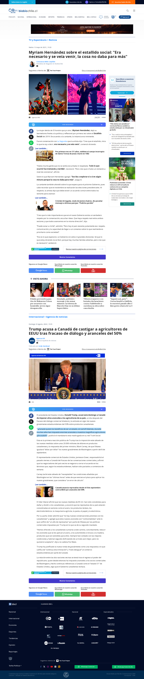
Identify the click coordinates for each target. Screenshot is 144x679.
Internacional (31, 17)
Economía (42, 17)
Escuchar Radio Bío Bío (123, 2)
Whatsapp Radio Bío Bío (125, 667)
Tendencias (60, 17)
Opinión (69, 17)
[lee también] (45, 156)
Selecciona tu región (19, 2)
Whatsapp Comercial (87, 667)
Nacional (21, 17)
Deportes (51, 17)
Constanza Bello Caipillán (45, 62)
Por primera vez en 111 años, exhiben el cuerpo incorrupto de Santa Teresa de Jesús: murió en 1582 (79, 153)
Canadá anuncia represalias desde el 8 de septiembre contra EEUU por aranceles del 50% (77, 489)
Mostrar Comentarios (67, 257)
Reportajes (13, 651)
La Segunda (62, 141)
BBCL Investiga (79, 17)
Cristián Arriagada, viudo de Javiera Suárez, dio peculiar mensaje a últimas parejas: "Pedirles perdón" (79, 202)
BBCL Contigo (91, 17)
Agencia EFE (40, 338)
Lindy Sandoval (44, 346)
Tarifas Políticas (14, 666)
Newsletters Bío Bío (75, 2)
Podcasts (12, 17)
